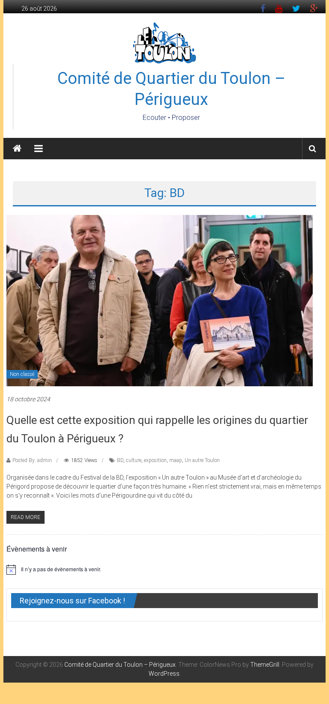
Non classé (22, 374)
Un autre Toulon (202, 460)
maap (175, 460)
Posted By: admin (32, 460)
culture (133, 460)
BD (120, 460)
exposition (155, 460)
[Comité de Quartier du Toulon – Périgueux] (17, 148)
